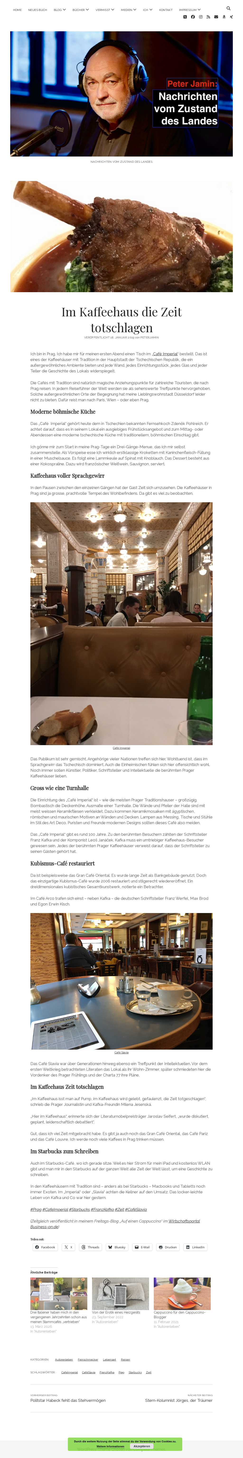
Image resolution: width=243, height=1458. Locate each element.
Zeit (148, 1372)
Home (17, 10)
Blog (58, 10)
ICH (145, 10)
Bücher (79, 10)
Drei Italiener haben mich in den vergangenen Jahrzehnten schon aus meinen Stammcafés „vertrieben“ (58, 1317)
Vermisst (103, 10)
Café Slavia (122, 1052)
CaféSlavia (88, 1372)
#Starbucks (79, 1209)
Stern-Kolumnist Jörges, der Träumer (179, 1400)
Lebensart (109, 1359)
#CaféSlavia (136, 1209)
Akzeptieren (142, 1446)
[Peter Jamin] (121, 151)
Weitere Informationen (110, 1446)
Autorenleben (64, 1359)
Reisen (125, 1359)
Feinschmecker (88, 1359)
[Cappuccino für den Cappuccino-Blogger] (182, 1294)
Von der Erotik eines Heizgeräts (116, 1312)
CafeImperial (69, 1372)
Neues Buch (37, 10)
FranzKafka (107, 1372)
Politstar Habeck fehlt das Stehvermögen (68, 1400)
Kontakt (166, 10)
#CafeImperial (55, 1209)
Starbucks (135, 1372)
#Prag (36, 1209)
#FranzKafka (102, 1209)
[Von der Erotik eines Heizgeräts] (120, 1294)
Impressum (187, 10)
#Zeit (119, 1209)
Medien (126, 10)
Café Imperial (165, 353)
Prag (121, 1372)
